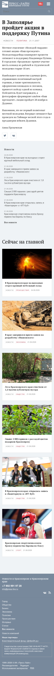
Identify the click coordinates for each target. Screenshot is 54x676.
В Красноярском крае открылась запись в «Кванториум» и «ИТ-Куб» (24, 204)
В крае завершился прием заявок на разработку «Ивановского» (21, 170)
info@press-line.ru (10, 589)
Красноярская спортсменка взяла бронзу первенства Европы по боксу (23, 215)
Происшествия (22, 290)
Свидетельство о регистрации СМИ (18, 646)
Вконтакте (45, 592)
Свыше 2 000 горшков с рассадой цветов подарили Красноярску (23, 193)
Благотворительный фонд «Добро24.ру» (20, 640)
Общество (20, 394)
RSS (49, 592)
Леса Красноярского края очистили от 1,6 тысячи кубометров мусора (24, 181)
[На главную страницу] (15, 4)
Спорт (18, 550)
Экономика (21, 342)
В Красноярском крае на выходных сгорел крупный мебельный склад (24, 159)
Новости (8, 40)
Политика (21, 40)
